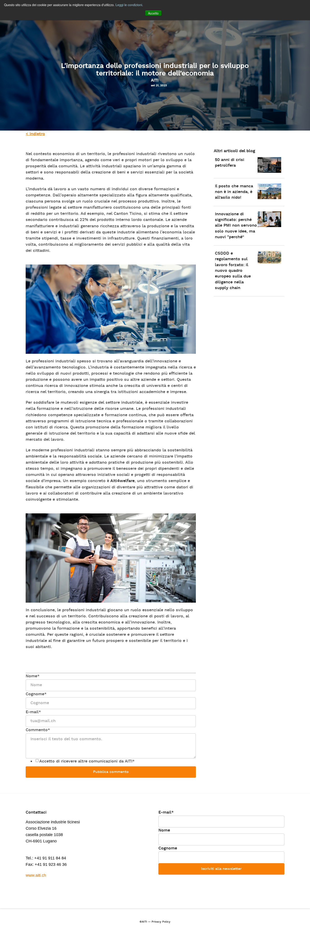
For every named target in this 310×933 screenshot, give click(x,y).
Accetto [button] (153, 13)
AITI (154, 80)
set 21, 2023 (159, 85)
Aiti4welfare (122, 481)
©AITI (143, 922)
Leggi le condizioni (129, 4)
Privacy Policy (161, 922)
